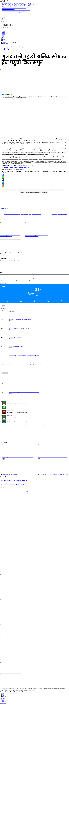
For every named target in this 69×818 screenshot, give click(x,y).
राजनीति (3, 33)
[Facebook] (3, 94)
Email (1, 276)
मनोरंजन (3, 39)
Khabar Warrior (6, 66)
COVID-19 (21, 190)
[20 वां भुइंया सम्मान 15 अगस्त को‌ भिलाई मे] (10, 660)
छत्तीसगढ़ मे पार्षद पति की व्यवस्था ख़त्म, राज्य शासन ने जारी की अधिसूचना (13, 11)
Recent (3, 306)
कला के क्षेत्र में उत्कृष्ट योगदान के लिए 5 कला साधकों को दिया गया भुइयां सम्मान (14, 8)
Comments (4, 308)
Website (37, 276)
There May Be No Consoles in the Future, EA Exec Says (19, 328)
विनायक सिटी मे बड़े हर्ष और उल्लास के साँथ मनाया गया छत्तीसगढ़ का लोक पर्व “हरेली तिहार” (16, 10)
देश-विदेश (3, 32)
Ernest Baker (9, 401)
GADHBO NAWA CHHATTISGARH (59, 688)
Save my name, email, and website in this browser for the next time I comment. (15, 280)
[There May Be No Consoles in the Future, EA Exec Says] (5, 335)
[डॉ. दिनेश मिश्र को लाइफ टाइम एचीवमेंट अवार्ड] (5, 390)
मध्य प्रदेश (3, 37)
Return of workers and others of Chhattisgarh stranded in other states (34, 192)
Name (1, 272)
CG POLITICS (25, 688)
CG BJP (17, 688)
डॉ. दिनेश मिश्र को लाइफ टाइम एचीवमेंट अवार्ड (9, 6)
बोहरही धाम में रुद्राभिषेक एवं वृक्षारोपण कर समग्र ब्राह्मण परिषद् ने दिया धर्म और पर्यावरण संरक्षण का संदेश (18, 4)
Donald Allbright (10, 415)
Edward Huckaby (10, 410)
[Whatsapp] (6, 94)
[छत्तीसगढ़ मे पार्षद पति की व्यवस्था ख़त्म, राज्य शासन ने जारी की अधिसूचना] (10, 685)
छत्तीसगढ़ (3, 34)
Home (3, 31)
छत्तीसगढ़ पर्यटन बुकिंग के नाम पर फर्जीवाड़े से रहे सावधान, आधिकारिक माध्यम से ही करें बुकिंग (16, 3)
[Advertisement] (34, 118)
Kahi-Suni (2, 690)
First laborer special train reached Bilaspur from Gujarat (36, 190)
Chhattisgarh (30, 688)
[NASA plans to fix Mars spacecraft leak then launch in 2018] (5, 326)
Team (3, 695)
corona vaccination (40, 688)
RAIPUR (30, 690)
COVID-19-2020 (50, 688)
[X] (8, 94)
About (3, 694)
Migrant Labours (60, 190)
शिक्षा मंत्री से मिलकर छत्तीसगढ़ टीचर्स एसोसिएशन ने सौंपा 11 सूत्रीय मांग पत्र (21, 310)
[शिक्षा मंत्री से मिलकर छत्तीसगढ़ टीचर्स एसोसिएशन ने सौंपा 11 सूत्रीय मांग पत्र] (5, 317)
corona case (34, 688)
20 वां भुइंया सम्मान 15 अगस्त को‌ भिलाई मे (8, 9)
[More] (12, 94)
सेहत (3, 35)
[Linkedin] (4, 94)
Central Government (11, 688)
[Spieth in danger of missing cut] (5, 344)
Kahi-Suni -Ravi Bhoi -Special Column (18, 690)
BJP (6, 688)
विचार (3, 36)
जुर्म (2, 40)
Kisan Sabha (25, 690)
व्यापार (3, 38)
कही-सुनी (34, 690)
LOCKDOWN (51, 190)
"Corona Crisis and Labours (11, 190)
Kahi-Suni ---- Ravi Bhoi (8, 690)
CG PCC (20, 688)
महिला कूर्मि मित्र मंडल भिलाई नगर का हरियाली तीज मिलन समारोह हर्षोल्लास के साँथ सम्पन (16, 7)
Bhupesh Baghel (3, 688)
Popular (3, 305)
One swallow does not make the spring (16, 346)
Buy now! (4, 696)
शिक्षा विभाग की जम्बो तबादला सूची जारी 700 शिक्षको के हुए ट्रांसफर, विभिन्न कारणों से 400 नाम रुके (17, 12)
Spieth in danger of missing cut (15, 337)
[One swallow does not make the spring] (5, 353)
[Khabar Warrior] (7, 28)
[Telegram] (10, 94)
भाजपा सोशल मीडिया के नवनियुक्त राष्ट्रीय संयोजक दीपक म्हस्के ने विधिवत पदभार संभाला (16, 5)
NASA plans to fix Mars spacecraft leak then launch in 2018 (20, 319)
